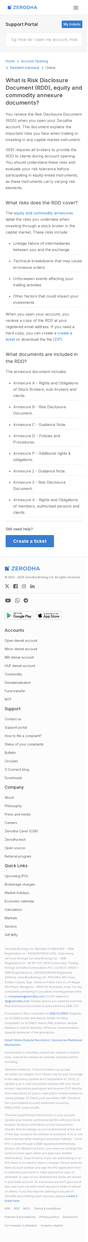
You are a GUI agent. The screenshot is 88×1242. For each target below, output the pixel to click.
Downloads (13, 778)
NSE (7, 1208)
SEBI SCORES (59, 1013)
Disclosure (70, 1217)
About (9, 797)
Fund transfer (15, 691)
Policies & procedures (20, 1217)
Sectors (11, 926)
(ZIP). (58, 339)
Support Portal (22, 24)
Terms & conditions (47, 1208)
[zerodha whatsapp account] (17, 600)
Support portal (16, 727)
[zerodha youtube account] (8, 600)
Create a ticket (29, 541)
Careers (11, 823)
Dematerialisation (18, 683)
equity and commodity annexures (43, 213)
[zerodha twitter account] (7, 586)
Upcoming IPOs (16, 876)
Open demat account (21, 640)
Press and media (18, 814)
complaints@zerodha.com (26, 996)
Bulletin (10, 753)
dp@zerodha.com (17, 1001)
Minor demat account (21, 649)
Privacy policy (49, 1217)
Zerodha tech (15, 839)
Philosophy (13, 806)
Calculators (13, 910)
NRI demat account (19, 657)
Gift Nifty (11, 935)
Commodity (13, 674)
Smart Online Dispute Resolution (27, 1040)
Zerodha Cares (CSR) (21, 831)
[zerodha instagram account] (24, 586)
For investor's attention (21, 1225)
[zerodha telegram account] (25, 600)
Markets (11, 918)
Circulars (11, 761)
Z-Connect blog (17, 769)
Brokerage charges (20, 884)
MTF (8, 699)
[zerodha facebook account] (15, 586)
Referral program (18, 856)
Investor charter (52, 1225)
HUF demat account (20, 666)
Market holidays (17, 893)
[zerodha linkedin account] (32, 586)
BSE (16, 1208)
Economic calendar (19, 901)
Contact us (13, 719)
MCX (26, 1208)
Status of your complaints (24, 744)
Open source (15, 848)
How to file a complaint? (23, 736)
